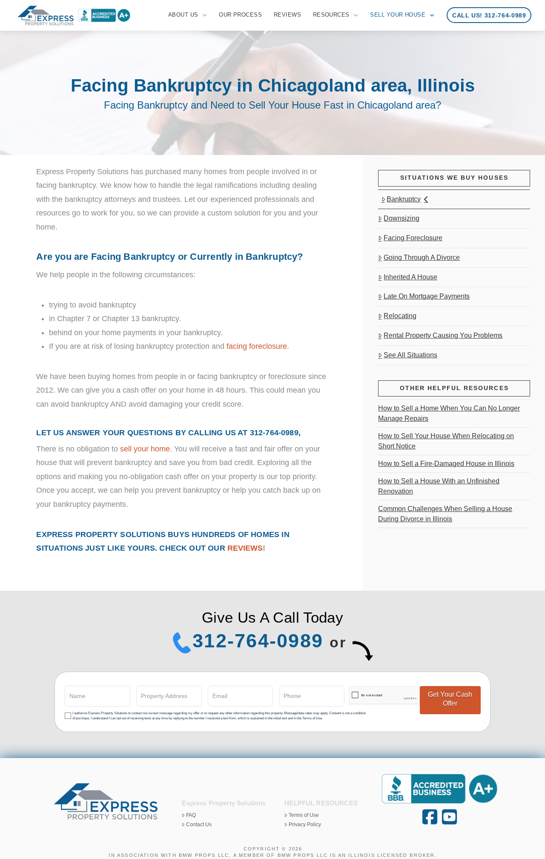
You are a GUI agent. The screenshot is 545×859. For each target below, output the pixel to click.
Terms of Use (304, 815)
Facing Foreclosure (413, 237)
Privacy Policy (305, 824)
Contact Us (199, 824)
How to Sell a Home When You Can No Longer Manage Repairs (449, 413)
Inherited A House (410, 277)
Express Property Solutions (101, 534)
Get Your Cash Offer (450, 699)
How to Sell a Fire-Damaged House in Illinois (446, 463)
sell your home (145, 449)
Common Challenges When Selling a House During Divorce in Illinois (445, 514)
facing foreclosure (257, 346)
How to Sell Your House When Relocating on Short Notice (446, 441)
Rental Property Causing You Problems (443, 335)
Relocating (400, 315)
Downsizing (401, 218)
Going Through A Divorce (422, 257)
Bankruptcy (404, 199)
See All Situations (410, 355)
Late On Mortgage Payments (427, 296)
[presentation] (384, 696)
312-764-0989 (257, 641)
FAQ (191, 815)
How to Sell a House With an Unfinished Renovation (438, 486)
